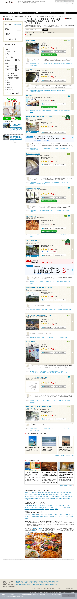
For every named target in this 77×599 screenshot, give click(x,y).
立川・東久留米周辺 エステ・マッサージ (55, 371)
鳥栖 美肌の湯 (33, 337)
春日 (59, 496)
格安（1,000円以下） (49, 505)
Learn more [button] (20, 596)
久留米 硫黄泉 (33, 63)
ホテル (26, 507)
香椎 (36, 496)
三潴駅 (63, 210)
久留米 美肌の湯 (56, 63)
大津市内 (52, 584)
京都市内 (47, 584)
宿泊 (43, 505)
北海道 (45, 581)
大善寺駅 (67, 210)
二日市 (26, 498)
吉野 (66, 498)
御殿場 (37, 584)
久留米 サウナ (55, 400)
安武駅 (64, 234)
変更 (19, 29)
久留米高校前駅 (62, 148)
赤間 (44, 494)
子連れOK (40, 507)
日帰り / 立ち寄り (11, 51)
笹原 (53, 496)
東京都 (38, 581)
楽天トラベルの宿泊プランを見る (49, 54)
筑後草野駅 (37, 430)
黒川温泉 (51, 583)
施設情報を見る (47, 51)
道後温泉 (47, 583)
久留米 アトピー (33, 90)
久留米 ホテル (49, 400)
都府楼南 (70, 496)
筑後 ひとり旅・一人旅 (54, 309)
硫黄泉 (56, 509)
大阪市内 (42, 584)
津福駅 (37, 149)
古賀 (59, 494)
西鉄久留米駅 (69, 63)
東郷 (47, 494)
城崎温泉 (31, 583)
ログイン (68, 3)
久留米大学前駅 (33, 91)
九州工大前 (44, 492)
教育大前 (40, 494)
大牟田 (26, 499)
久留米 (36, 498)
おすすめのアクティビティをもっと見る (64, 455)
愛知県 (53, 581)
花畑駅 (35, 65)
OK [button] (68, 595)
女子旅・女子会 (46, 507)
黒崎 (67, 492)
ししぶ (62, 494)
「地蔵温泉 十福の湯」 (37, 528)
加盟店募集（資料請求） (37, 588)
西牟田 (43, 498)
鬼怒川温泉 (61, 583)
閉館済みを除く (51, 32)
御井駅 (65, 400)
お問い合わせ (71, 588)
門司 (33, 492)
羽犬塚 (47, 498)
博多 (47, 496)
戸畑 (49, 492)
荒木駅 (67, 148)
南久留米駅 (63, 63)
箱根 (22, 583)
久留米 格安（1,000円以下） (60, 182)
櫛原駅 (31, 65)
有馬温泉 (26, 583)
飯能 (34, 584)
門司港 (26, 492)
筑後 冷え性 (32, 309)
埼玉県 (22, 581)
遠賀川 (31, 494)
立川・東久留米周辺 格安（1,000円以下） (54, 372)
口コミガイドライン (57, 588)
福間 (54, 494)
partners (30, 594)
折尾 (26, 494)
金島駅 (64, 428)
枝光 (52, 492)
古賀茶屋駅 (32, 402)
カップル (57, 505)
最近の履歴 (69, 1)
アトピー (52, 509)
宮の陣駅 (63, 90)
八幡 (64, 492)
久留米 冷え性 (53, 90)
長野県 (49, 581)
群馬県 (34, 581)
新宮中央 (67, 494)
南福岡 (56, 496)
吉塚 (44, 496)
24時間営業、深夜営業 (13, 78)
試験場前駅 (32, 149)
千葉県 (26, 581)
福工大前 (27, 496)
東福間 (50, 494)
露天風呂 (35, 505)
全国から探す (17, 24)
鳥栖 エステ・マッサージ (54, 337)
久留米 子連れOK (54, 148)
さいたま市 (29, 584)
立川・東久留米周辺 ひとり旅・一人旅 (38, 371)
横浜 (17, 584)
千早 (38, 496)
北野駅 (68, 400)
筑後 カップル (39, 309)
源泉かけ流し (63, 505)
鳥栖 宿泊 (32, 234)
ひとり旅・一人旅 (32, 507)
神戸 (56, 584)
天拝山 (30, 498)
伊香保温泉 (41, 583)
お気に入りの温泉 (60, 1)
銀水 (69, 498)
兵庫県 (30, 581)
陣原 (70, 492)
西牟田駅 (32, 183)
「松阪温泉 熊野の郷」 (36, 530)
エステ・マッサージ (56, 507)
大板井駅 (32, 311)
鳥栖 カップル (48, 234)
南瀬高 (60, 498)
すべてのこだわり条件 (13, 93)
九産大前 (32, 496)
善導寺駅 (61, 400)
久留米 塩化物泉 (33, 428)
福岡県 (57, 581)
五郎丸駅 (59, 90)
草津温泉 (18, 583)
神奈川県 (18, 581)
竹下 (50, 496)
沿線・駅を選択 (13, 39)
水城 (66, 496)
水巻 (28, 494)
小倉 (36, 492)
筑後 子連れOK (45, 309)
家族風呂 (27, 509)
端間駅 (60, 309)
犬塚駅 (31, 211)
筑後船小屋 (52, 498)
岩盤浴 (8, 82)
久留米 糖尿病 (40, 90)
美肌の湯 (47, 509)
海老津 (35, 494)
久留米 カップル (40, 182)
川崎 (20, 584)
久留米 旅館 (48, 110)
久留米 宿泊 (50, 63)
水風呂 (31, 509)
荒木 (40, 498)
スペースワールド (58, 492)
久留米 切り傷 (47, 90)
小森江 (30, 492)
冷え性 (39, 505)
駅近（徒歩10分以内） (38, 509)
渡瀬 (64, 498)
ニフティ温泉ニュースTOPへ (66, 485)
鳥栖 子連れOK (55, 234)
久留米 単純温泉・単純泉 (42, 63)
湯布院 (56, 583)
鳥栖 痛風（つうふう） (39, 234)
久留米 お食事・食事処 (40, 110)
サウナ (68, 505)
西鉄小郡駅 (65, 309)
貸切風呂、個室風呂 (66, 507)
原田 (33, 498)
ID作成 (72, 3)
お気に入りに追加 (60, 51)
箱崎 (41, 496)
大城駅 (67, 428)
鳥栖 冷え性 (42, 281)
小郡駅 (70, 309)
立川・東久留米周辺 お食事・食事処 (37, 372)
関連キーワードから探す (9, 586)
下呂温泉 (36, 583)
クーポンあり (41, 32)
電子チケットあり (31, 32)
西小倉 (39, 492)
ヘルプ (65, 588)
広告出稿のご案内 (48, 588)
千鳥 (57, 494)
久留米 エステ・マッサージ (56, 428)
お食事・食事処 (28, 505)
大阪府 (41, 581)
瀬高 (57, 498)
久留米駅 (60, 234)
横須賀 (23, 584)
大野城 (62, 496)
